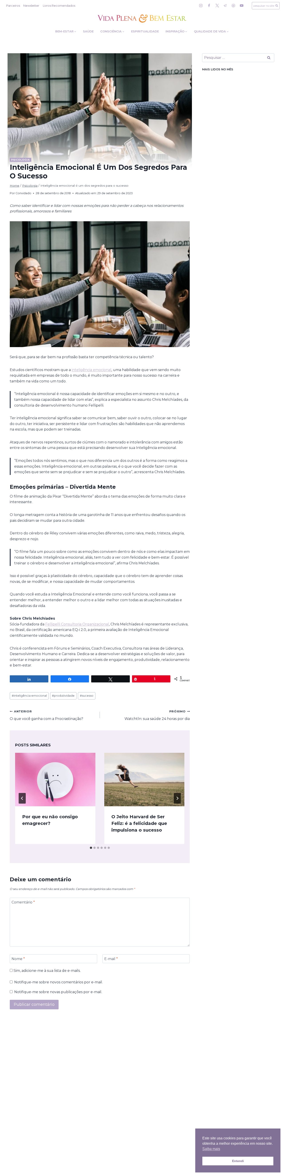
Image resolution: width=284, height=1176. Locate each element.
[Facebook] (209, 5)
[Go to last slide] (22, 798)
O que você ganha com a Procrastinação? (46, 715)
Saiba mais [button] (211, 1149)
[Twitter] (217, 5)
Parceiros (13, 5)
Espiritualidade (145, 31)
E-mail (111, 959)
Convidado (23, 193)
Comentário (23, 902)
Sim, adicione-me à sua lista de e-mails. (47, 970)
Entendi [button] (238, 1161)
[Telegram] (225, 5)
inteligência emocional (91, 370)
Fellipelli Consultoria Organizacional (77, 624)
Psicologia (20, 159)
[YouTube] (241, 5)
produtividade (63, 695)
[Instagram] (200, 5)
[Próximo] (177, 798)
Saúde (88, 31)
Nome (18, 959)
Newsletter (31, 5)
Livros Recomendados (59, 5)
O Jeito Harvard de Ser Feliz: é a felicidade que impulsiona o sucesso (139, 823)
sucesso (86, 695)
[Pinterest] (233, 5)
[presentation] (55, 779)
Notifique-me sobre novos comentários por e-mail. (58, 982)
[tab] (91, 848)
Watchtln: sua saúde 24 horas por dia (157, 715)
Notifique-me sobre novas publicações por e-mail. (58, 992)
